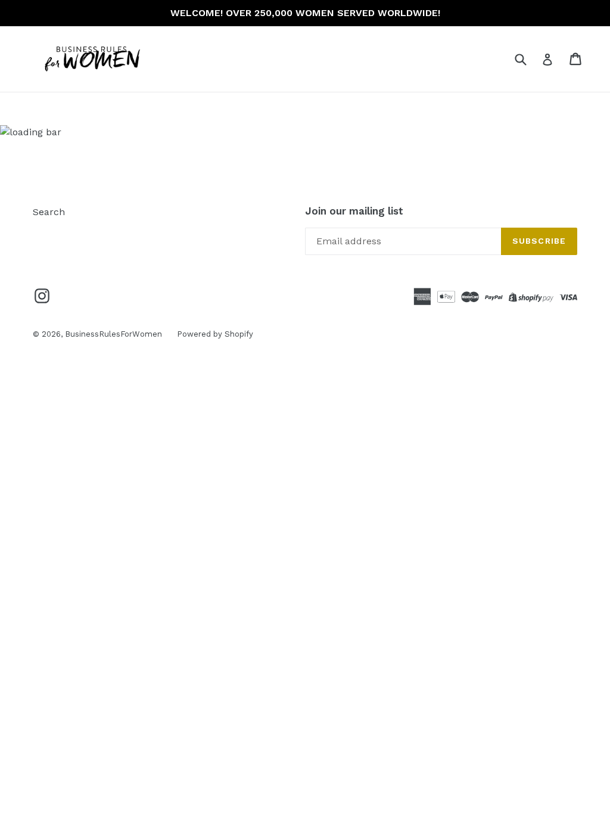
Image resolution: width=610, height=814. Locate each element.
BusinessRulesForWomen (113, 334)
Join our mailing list (354, 211)
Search (49, 212)
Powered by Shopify (215, 334)
